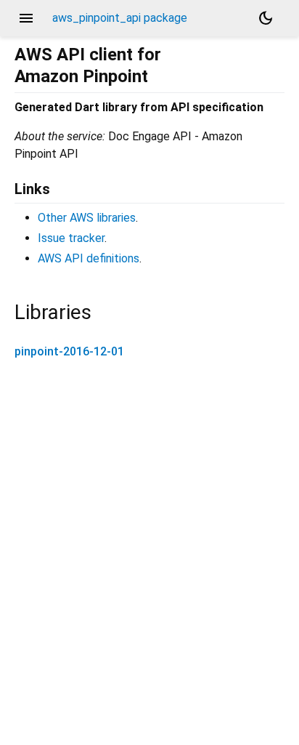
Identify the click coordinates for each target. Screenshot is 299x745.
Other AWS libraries (87, 218)
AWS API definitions (88, 258)
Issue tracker (71, 238)
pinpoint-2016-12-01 (69, 351)
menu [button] (26, 18)
